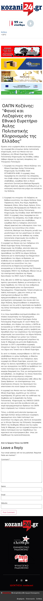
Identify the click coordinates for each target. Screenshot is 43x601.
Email (3, 494)
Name (3, 486)
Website (4, 503)
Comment (5, 459)
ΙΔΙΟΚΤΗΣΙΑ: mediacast (21, 585)
